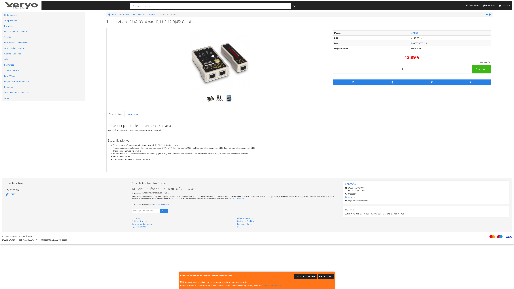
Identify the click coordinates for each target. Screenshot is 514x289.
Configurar (300, 276)
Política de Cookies (272, 285)
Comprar (481, 69)
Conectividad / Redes (14, 48)
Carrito (505, 5)
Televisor (8, 37)
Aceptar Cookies (325, 276)
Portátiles (8, 26)
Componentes (10, 20)
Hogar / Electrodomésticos (16, 81)
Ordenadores (10, 15)
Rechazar (312, 276)
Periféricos (9, 64)
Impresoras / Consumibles (16, 42)
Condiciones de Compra (142, 224)
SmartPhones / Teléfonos (16, 31)
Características (115, 114)
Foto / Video (10, 76)
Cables (7, 59)
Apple (6, 98)
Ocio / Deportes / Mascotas (17, 92)
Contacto (490, 5)
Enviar (163, 211)
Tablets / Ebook (11, 70)
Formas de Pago (244, 224)
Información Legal (245, 218)
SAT (239, 226)
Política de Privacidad (236, 199)
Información (132, 114)
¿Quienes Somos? (139, 226)
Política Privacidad (139, 221)
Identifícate (473, 5)
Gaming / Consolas (12, 53)
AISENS (414, 33)
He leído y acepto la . (152, 204)
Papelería (8, 86)
